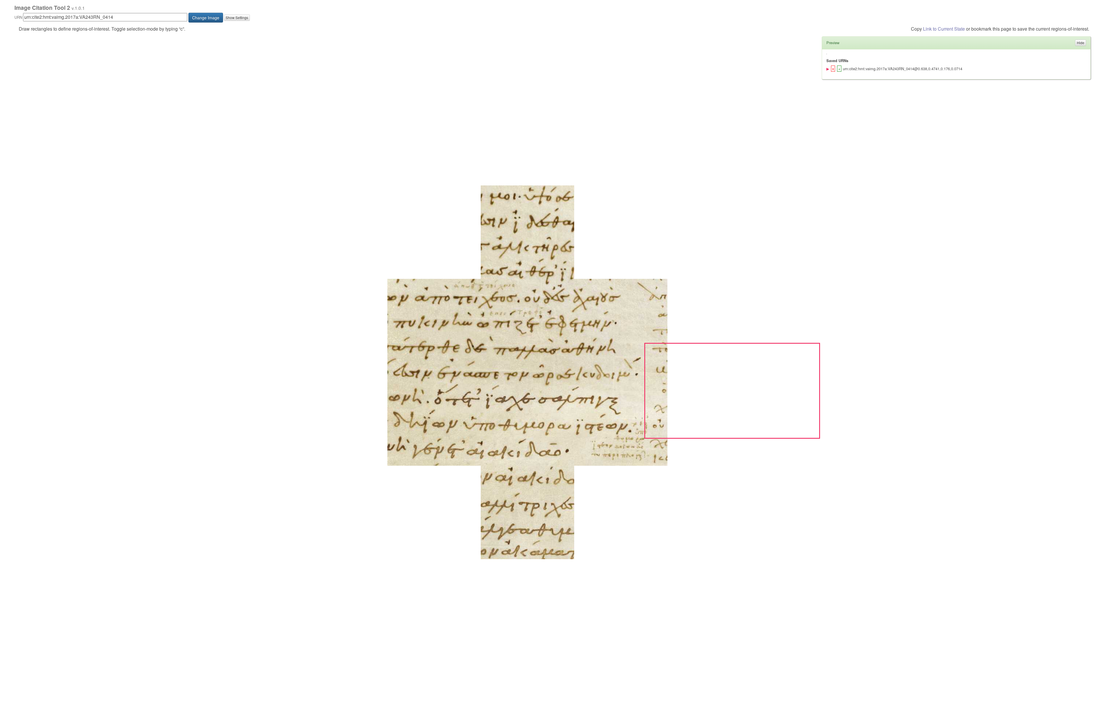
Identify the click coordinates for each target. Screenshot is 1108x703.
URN (18, 17)
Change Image (205, 18)
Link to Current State (944, 28)
